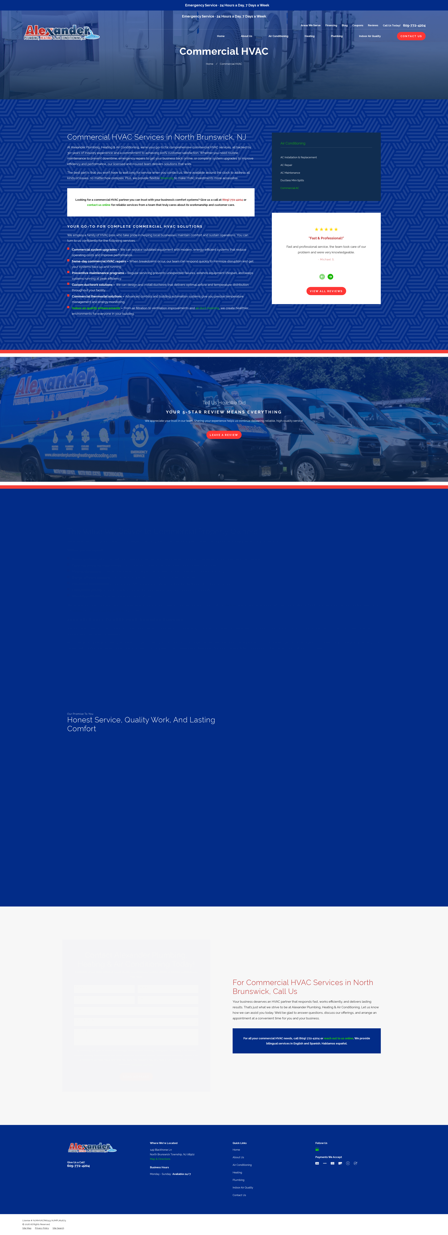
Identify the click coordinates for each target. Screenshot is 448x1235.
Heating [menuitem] (310, 36)
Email (146, 998)
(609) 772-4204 (232, 199)
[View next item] (330, 276)
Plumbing (238, 1179)
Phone (82, 998)
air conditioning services (107, 605)
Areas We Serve (311, 25)
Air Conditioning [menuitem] (278, 36)
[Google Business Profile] (317, 1149)
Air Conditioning (242, 1164)
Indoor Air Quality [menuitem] (370, 36)
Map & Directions (160, 1158)
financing (167, 178)
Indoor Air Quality (243, 1187)
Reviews (373, 25)
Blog (345, 25)
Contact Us (239, 1195)
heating (77, 605)
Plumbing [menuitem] (337, 36)
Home (236, 1149)
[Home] (61, 32)
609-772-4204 (414, 25)
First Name (84, 987)
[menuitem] (326, 157)
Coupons (357, 25)
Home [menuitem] (221, 36)
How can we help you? (89, 1031)
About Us (238, 1157)
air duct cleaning (207, 308)
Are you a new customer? (90, 1020)
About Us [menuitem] (246, 36)
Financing (331, 25)
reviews (230, 600)
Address (83, 1009)
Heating (237, 1172)
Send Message (141, 1076)
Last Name (148, 987)
